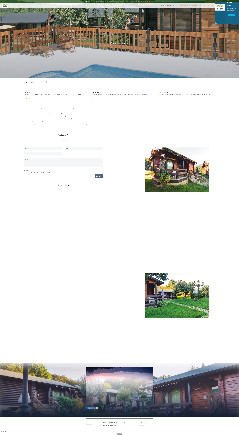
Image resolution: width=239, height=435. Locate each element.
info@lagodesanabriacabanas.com (126, 422)
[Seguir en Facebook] (121, 424)
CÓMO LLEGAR (206, 5)
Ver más (27, 98)
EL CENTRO (180, 5)
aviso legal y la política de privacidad (42, 172)
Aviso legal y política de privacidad (144, 422)
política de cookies (76, 432)
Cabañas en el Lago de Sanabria (168, 5)
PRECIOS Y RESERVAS (196, 5)
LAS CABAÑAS (187, 5)
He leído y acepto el (37, 172)
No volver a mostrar (227, 25)
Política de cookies (141, 425)
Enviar (98, 176)
